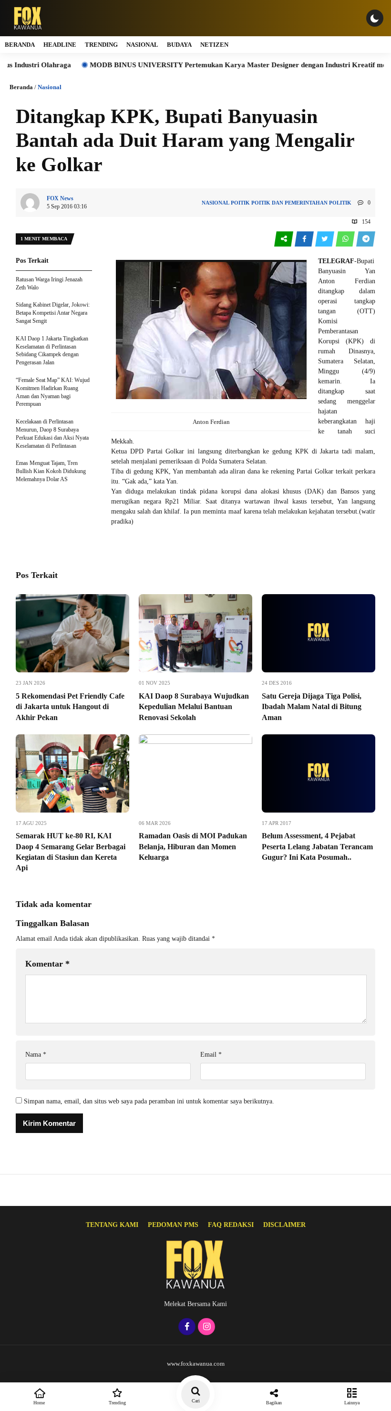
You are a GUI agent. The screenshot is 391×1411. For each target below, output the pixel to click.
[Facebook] (186, 1327)
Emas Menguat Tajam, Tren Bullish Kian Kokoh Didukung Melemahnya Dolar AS (51, 471)
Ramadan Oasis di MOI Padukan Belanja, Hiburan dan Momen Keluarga (193, 846)
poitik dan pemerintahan (289, 203)
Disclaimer (284, 1224)
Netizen (214, 44)
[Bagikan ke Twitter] (325, 239)
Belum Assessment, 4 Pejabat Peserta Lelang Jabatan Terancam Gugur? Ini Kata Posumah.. (317, 846)
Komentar (47, 963)
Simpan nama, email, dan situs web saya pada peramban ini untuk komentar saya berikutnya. (149, 1101)
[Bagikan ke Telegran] (365, 239)
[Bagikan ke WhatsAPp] (346, 239)
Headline (59, 44)
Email (211, 1054)
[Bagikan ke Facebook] (305, 239)
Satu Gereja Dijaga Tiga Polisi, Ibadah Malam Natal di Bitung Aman (311, 706)
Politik (340, 203)
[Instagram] (205, 1327)
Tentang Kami (112, 1224)
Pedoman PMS (173, 1224)
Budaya (179, 44)
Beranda (20, 44)
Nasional (142, 44)
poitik (240, 203)
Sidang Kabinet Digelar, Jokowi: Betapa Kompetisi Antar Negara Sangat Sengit (53, 312)
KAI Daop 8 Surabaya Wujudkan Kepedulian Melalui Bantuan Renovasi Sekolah (194, 706)
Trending (101, 44)
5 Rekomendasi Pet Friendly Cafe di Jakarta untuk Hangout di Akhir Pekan (70, 706)
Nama (35, 1054)
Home (39, 1402)
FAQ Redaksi (231, 1224)
